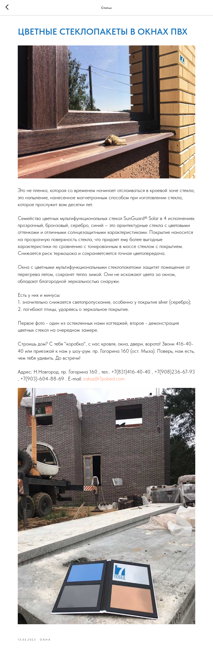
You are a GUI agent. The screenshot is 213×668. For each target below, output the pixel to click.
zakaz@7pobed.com (104, 379)
